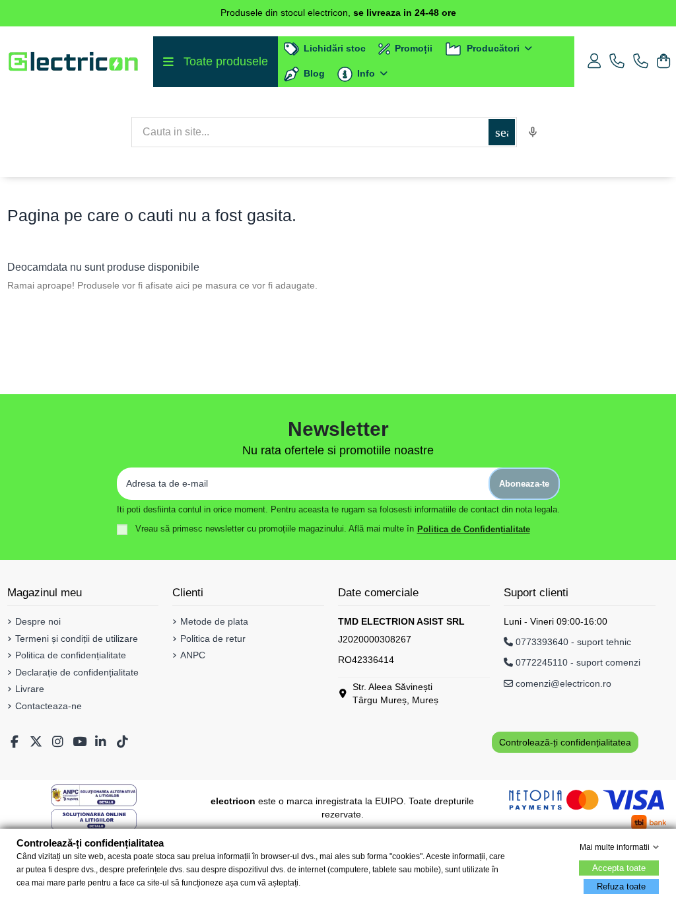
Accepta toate (619, 868)
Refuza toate (621, 886)
